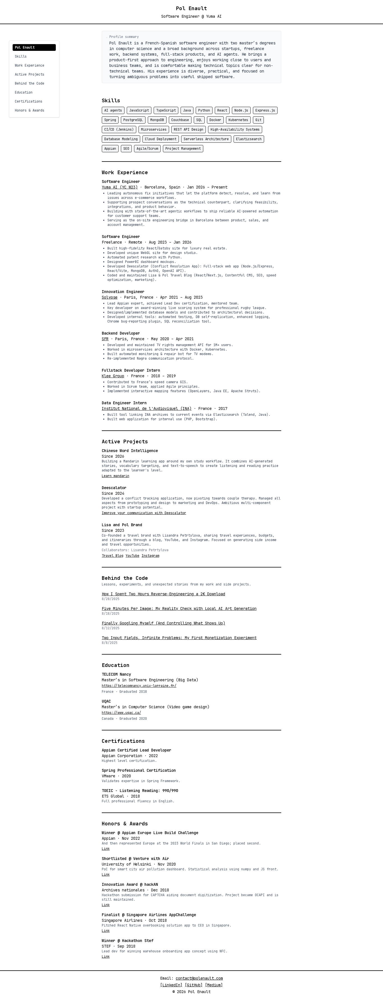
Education (24, 92)
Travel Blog (112, 555)
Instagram (150, 555)
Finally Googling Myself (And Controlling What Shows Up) (163, 623)
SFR (105, 338)
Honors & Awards (29, 110)
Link (106, 848)
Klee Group (113, 375)
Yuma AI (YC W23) (120, 187)
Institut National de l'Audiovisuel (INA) (147, 408)
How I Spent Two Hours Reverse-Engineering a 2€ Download (163, 593)
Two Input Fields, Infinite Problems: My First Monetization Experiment (179, 637)
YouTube (132, 555)
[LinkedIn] (171, 984)
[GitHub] (194, 984)
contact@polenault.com (199, 978)
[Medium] (214, 984)
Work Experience (29, 65)
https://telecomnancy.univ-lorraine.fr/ (139, 686)
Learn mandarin (115, 476)
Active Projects (29, 74)
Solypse (109, 297)
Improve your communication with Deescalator (144, 513)
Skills (21, 56)
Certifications (28, 101)
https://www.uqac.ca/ (121, 712)
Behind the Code (29, 83)
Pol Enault (24, 47)
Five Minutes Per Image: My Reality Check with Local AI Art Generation (179, 608)
